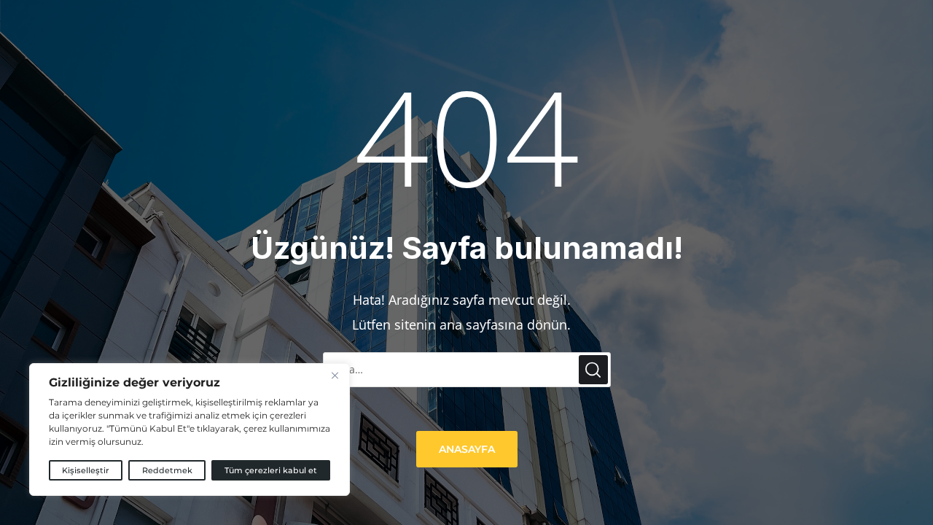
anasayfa (467, 449)
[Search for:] (467, 369)
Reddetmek (167, 470)
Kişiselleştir (85, 470)
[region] (189, 429)
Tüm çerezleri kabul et (271, 470)
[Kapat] (334, 375)
